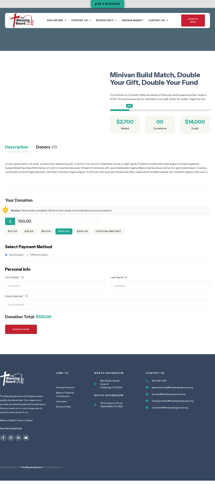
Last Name (117, 277)
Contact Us (156, 20)
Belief (12, 420)
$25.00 (29, 231)
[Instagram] (11, 437)
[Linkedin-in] (18, 437)
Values (29, 420)
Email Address (14, 296)
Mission (4, 420)
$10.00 (12, 231)
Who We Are (55, 20)
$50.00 (46, 231)
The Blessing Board (31, 467)
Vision (20, 420)
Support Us (79, 20)
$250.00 (82, 231)
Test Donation (16, 254)
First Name (12, 277)
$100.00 (64, 231)
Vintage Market (132, 20)
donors (46, 147)
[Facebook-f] (3, 437)
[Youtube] (26, 437)
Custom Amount (108, 231)
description (16, 147)
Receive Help (104, 20)
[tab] (16, 148)
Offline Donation (39, 254)
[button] (56, 20)
